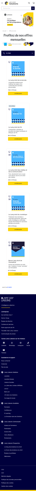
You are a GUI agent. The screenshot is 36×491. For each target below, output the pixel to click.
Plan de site (4, 367)
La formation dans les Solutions (13, 416)
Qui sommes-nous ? (6, 315)
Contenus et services (7, 324)
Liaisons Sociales (9, 382)
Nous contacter (5, 360)
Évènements (7, 438)
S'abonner (4, 364)
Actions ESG (7, 431)
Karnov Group (5, 318)
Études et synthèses (10, 453)
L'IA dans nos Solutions (10, 395)
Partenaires (7, 428)
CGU (2, 469)
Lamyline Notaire (9, 379)
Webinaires (7, 456)
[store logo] (11, 3)
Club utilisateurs (8, 435)
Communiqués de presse (8, 334)
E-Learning (7, 413)
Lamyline (6, 376)
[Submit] (33, 11)
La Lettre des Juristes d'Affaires (13, 385)
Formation (7, 407)
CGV (2, 473)
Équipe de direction (6, 321)
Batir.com (7, 391)
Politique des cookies (7, 483)
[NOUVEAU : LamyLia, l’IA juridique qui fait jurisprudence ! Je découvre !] (18, 20)
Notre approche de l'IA (7, 327)
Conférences (8, 410)
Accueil (4, 31)
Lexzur (6, 388)
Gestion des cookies (7, 486)
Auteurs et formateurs (10, 425)
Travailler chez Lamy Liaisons (9, 330)
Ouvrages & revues (9, 398)
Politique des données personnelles (11, 479)
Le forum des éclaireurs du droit (13, 450)
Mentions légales (6, 476)
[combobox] (18, 8)
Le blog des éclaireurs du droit (13, 447)
